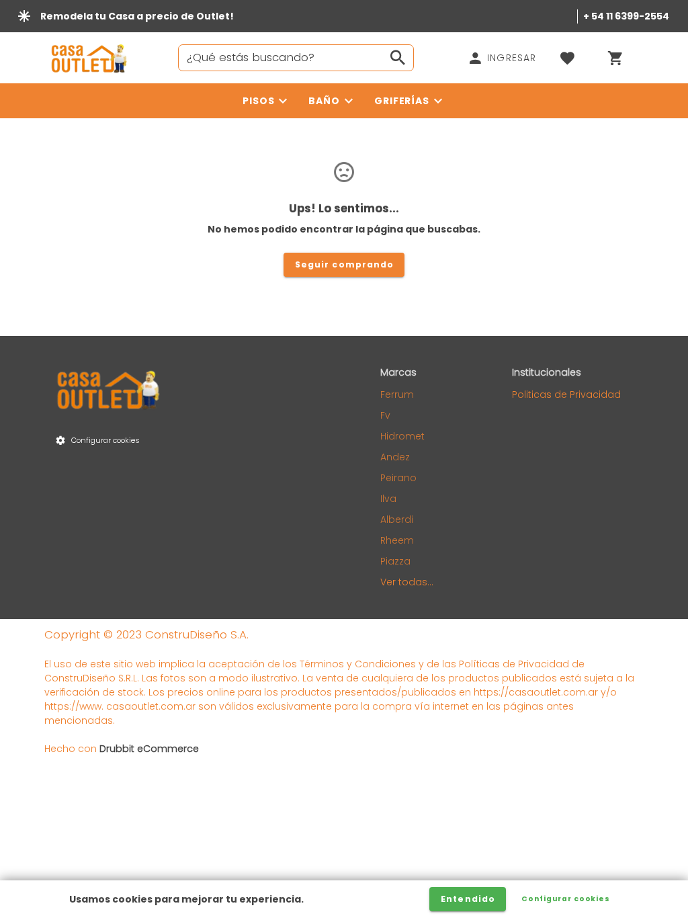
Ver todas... (406, 582)
